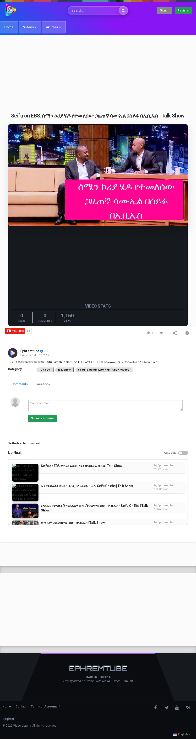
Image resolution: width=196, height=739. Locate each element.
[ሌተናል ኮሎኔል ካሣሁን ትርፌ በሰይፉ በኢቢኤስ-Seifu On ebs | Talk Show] (25, 492)
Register (184, 10)
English (182, 734)
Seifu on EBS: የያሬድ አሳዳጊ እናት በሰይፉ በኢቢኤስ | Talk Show (81, 466)
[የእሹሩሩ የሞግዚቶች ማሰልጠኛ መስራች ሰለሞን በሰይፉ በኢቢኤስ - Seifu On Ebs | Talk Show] (25, 511)
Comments (19, 384)
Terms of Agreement (45, 706)
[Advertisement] (98, 70)
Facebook (42, 384)
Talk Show (64, 369)
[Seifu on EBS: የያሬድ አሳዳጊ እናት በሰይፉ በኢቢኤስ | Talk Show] (25, 472)
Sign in (164, 10)
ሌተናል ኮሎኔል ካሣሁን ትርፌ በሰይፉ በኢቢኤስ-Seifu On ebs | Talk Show (87, 486)
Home (8, 27)
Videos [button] (28, 27)
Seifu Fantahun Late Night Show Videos (103, 369)
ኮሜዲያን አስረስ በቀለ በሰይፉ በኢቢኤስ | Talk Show (73, 523)
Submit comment (42, 418)
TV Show (44, 369)
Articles (52, 27)
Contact (21, 706)
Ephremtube (29, 351)
